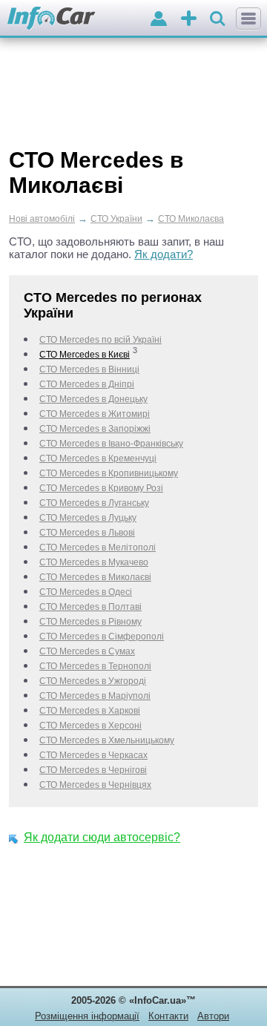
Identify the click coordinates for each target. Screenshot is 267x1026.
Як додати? (163, 254)
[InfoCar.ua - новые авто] (51, 19)
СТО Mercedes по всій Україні (100, 340)
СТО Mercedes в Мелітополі (97, 547)
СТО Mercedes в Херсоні (90, 725)
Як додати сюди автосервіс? (102, 837)
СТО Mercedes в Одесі (85, 592)
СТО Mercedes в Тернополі (95, 666)
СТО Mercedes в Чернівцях (95, 785)
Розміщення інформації (87, 1016)
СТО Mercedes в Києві (84, 354)
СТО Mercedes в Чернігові (93, 770)
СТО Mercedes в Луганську (94, 503)
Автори (213, 1016)
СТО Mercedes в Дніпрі (86, 384)
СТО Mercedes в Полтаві (90, 607)
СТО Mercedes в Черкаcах (93, 755)
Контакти (168, 1016)
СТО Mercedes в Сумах (87, 651)
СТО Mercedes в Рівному (90, 621)
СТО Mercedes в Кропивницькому (108, 473)
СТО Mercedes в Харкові (89, 711)
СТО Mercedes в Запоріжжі (95, 429)
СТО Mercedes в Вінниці (89, 369)
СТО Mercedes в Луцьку (87, 518)
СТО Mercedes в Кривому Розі (101, 488)
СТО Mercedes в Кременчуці (97, 458)
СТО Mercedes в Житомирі (94, 414)
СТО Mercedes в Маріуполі (95, 696)
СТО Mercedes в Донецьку (93, 399)
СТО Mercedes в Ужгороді (92, 681)
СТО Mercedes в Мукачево (93, 562)
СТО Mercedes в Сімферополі (101, 636)
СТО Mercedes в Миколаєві (95, 577)
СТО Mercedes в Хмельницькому (106, 740)
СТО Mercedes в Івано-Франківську (111, 443)
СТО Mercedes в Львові (87, 532)
